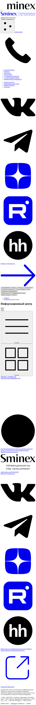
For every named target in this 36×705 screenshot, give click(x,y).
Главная (6, 298)
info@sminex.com (6, 472)
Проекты (7, 71)
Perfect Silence (8, 74)
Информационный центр (11, 84)
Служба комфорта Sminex (11, 78)
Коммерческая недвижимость (13, 79)
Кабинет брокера (9, 85)
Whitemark (14, 703)
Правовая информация (7, 687)
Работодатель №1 (9, 82)
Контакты (7, 87)
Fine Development (9, 70)
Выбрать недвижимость (7, 19)
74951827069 (18, 32)
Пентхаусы (7, 73)
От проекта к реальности (11, 76)
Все (2, 308)
